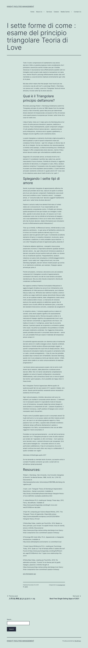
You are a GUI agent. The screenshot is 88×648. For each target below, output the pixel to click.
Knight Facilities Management (20, 7)
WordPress (78, 641)
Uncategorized (61, 585)
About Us (39, 12)
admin (26, 586)
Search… (9, 619)
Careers (56, 12)
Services (49, 12)
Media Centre (65, 12)
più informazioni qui (29, 574)
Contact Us (77, 12)
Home (32, 12)
